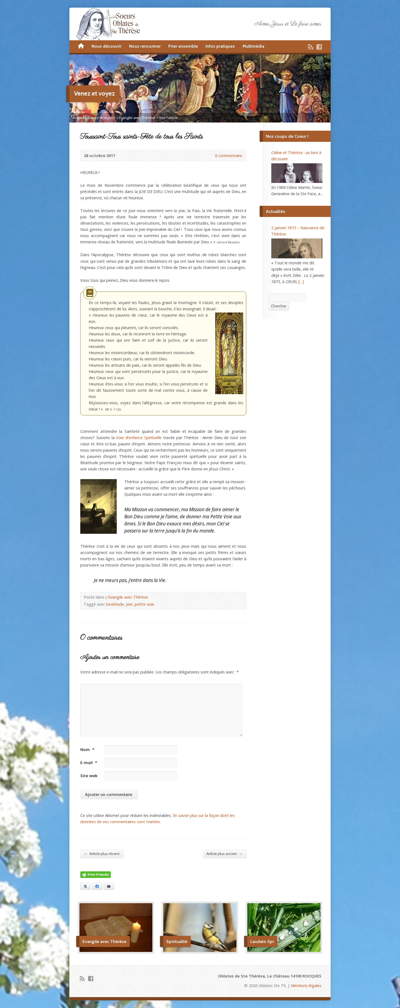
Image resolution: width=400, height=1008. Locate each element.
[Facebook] (319, 47)
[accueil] (81, 46)
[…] (301, 281)
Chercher (278, 306)
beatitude (115, 604)
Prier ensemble (183, 46)
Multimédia (253, 46)
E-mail (88, 762)
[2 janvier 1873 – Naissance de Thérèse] (296, 248)
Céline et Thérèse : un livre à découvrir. (296, 155)
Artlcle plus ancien (225, 853)
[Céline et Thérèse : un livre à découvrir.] (296, 173)
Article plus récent (101, 853)
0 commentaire (210, 155)
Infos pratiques (220, 46)
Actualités (275, 211)
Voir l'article (168, 117)
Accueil (78, 117)
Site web (88, 775)
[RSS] (310, 47)
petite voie (144, 604)
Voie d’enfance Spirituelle (139, 437)
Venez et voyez (100, 117)
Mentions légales (306, 985)
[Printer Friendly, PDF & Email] (95, 874)
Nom (87, 749)
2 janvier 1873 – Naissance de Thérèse (297, 231)
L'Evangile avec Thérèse (136, 117)
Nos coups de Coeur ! (287, 136)
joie (129, 604)
